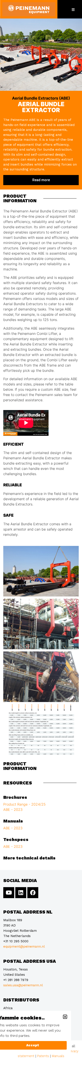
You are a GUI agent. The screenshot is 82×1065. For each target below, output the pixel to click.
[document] (41, 532)
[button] (65, 1016)
